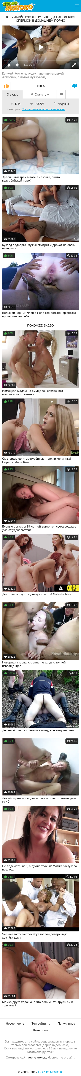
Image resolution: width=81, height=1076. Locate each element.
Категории (40, 1030)
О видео (12, 94)
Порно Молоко (51, 1072)
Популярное (66, 1023)
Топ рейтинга (41, 1023)
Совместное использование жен (43, 109)
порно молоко (37, 1057)
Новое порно (15, 1023)
